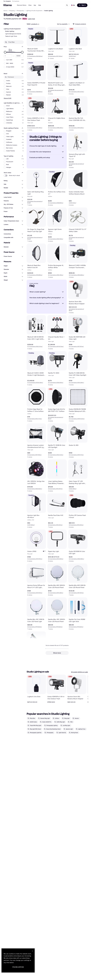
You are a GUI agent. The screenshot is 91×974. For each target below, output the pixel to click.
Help (39, 5)
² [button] (72, 56)
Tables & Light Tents (11, 36)
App (35, 5)
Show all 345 (7, 98)
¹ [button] (35, 56)
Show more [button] (57, 653)
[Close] (32, 951)
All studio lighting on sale (79, 672)
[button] (73, 5)
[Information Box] (39, 24)
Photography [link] (20, 10)
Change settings (18, 967)
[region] (18, 960)
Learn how (31, 19)
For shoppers (7, 1)
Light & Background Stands (13, 34)
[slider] (5, 52)
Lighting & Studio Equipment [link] (34, 10)
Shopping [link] (12, 10)
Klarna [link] (5, 10)
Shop (30, 5)
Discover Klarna (21, 5)
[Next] (85, 689)
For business (15, 1)
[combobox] (63, 24)
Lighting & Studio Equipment (12, 29)
